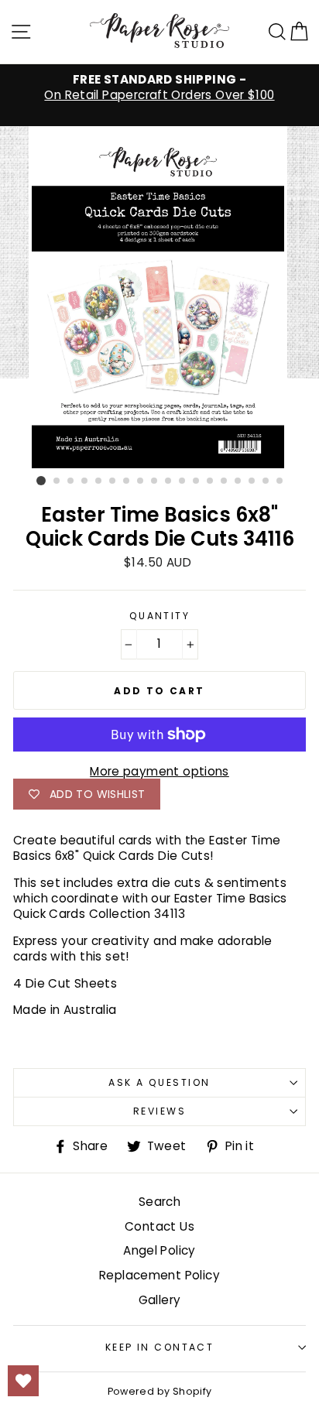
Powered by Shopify (160, 1391)
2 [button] (57, 481)
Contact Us (159, 1226)
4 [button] (85, 481)
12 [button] (197, 481)
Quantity (159, 616)
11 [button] (183, 481)
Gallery (160, 1300)
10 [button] (169, 481)
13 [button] (210, 481)
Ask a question (159, 1082)
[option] (159, 87)
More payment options (159, 771)
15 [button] (238, 481)
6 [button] (113, 481)
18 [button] (280, 481)
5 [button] (99, 481)
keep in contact (159, 1347)
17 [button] (266, 481)
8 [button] (141, 481)
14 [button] (224, 481)
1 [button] (41, 480)
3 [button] (71, 481)
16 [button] (252, 481)
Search (159, 1201)
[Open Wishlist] (23, 1380)
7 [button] (127, 481)
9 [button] (155, 481)
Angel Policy (159, 1250)
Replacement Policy (159, 1275)
